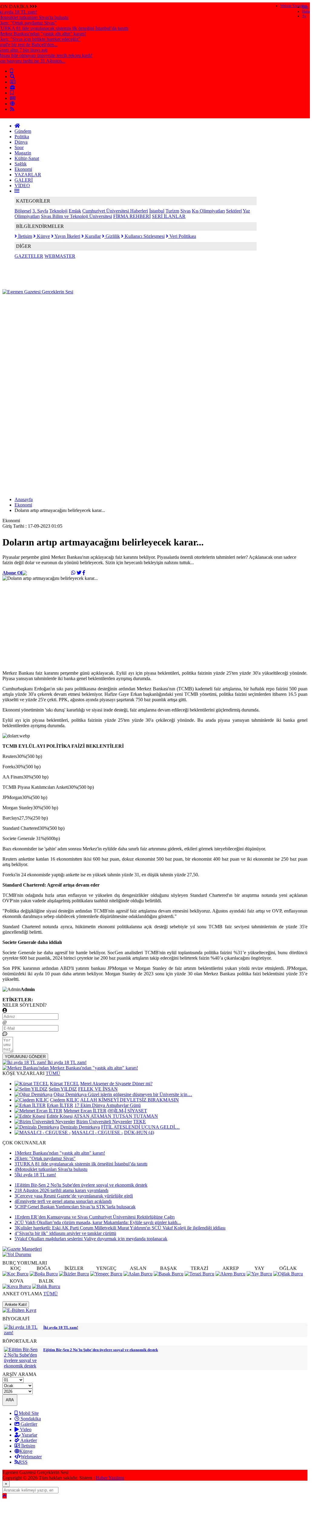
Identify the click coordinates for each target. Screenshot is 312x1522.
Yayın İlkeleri (67, 236)
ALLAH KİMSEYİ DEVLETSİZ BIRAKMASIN (129, 1099)
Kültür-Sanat (27, 158)
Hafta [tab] (306, 11)
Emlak (75, 210)
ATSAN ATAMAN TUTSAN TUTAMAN (116, 1116)
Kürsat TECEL (64, 1083)
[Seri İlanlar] (12, 92)
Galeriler (28, 1424)
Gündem (23, 131)
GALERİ (24, 180)
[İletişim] (12, 82)
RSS (23, 1462)
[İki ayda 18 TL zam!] (22, 1332)
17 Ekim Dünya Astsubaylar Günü (107, 1105)
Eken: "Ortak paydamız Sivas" (45, 1158)
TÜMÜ (53, 1073)
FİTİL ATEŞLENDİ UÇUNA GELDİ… (140, 1127)
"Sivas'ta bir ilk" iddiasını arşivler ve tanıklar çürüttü (65, 1233)
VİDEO (22, 185)
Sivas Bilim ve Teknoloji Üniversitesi (76, 216)
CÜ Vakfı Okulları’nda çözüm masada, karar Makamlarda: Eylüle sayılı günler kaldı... (98, 1222)
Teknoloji (58, 210)
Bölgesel (23, 210)
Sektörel (234, 210)
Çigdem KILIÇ (64, 1099)
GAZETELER (29, 256)
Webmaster (31, 1456)
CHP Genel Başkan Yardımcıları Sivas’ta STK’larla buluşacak (75, 1206)
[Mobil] (11, 71)
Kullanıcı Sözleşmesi (144, 236)
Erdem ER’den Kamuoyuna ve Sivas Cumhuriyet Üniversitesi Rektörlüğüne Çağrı (95, 1217)
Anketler (28, 1440)
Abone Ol (12, 572)
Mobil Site (28, 1413)
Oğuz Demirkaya (71, 1094)
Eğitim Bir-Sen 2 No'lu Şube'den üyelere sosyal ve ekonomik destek (81, 1185)
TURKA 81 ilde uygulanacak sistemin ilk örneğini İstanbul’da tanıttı (81, 1163)
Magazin (23, 152)
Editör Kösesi (60, 1116)
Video (25, 1429)
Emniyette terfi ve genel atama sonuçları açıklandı (63, 1201)
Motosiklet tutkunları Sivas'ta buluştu (51, 1169)
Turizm (172, 210)
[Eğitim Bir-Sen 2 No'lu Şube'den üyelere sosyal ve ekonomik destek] (22, 1365)
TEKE (139, 1121)
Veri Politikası (182, 236)
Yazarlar (29, 1434)
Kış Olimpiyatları (208, 210)
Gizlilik (112, 236)
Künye (43, 236)
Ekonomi (23, 169)
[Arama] (12, 76)
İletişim (24, 236)
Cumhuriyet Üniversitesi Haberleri (115, 210)
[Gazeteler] (12, 98)
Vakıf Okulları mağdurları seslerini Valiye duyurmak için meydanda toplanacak (91, 1238)
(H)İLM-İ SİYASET (127, 1110)
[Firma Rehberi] (12, 87)
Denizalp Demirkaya (80, 1127)
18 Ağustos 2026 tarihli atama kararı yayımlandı (61, 1190)
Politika (22, 136)
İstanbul (156, 210)
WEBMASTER (59, 256)
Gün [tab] (305, 7)
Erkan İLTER (60, 1105)
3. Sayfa (40, 210)
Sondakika (30, 1418)
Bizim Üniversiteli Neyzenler (104, 1121)
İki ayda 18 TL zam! (35, 1174)
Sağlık (21, 163)
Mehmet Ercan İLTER (85, 1110)
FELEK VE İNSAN (98, 1089)
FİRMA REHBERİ (132, 216)
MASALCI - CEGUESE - (97, 1132)
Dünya (21, 142)
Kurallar (92, 236)
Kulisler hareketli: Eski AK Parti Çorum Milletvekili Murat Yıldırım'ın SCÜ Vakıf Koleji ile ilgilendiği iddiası (120, 1227)
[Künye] (12, 103)
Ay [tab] (304, 16)
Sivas (185, 210)
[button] (17, 190)
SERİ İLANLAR (169, 216)
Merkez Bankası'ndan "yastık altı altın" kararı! (60, 1153)
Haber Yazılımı (110, 1477)
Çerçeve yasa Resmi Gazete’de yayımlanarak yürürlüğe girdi (74, 1195)
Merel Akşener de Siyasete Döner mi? (116, 1083)
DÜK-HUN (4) (139, 1132)
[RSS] (12, 109)
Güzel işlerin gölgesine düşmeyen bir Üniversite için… (140, 1094)
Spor (19, 147)
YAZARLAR (28, 174)
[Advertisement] (112, 308)
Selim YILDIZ (63, 1089)
